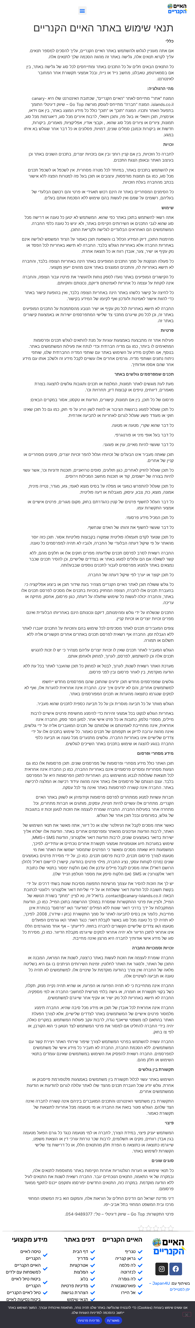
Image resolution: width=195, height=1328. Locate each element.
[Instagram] (161, 1265)
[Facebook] (175, 1265)
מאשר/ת (113, 1320)
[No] (187, 1314)
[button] (82, 10)
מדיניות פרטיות (89, 1320)
